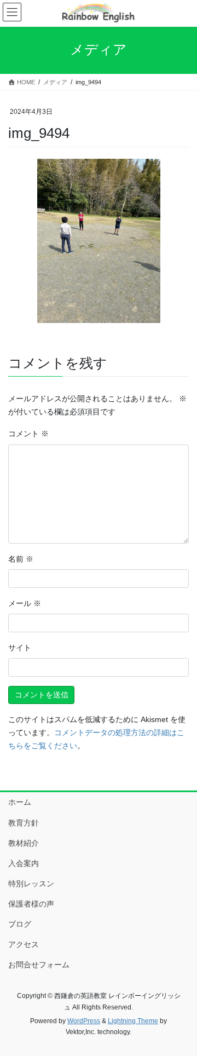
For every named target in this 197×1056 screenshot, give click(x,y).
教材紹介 (23, 843)
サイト (19, 647)
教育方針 (23, 822)
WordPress (83, 1021)
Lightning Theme (133, 1021)
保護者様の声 (31, 903)
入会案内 (23, 863)
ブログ (19, 924)
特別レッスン (31, 883)
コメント (28, 433)
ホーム (19, 802)
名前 (20, 559)
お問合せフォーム (38, 964)
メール (24, 603)
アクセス (23, 944)
